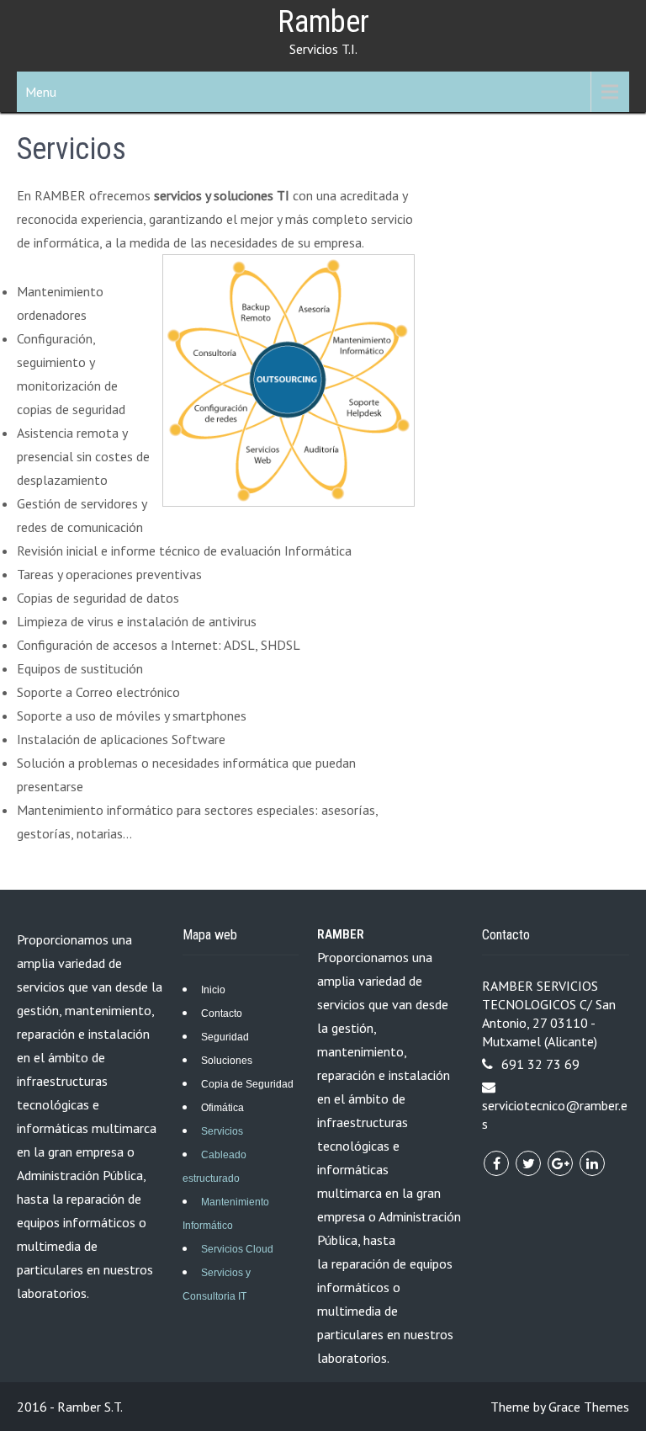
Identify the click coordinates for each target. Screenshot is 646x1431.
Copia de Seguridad (247, 1084)
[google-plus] (560, 1163)
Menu (40, 91)
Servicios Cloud (237, 1249)
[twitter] (528, 1163)
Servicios (222, 1131)
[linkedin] (592, 1163)
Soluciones (226, 1061)
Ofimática (222, 1108)
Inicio (213, 990)
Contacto (221, 1013)
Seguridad (225, 1037)
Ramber (323, 22)
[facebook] (496, 1163)
